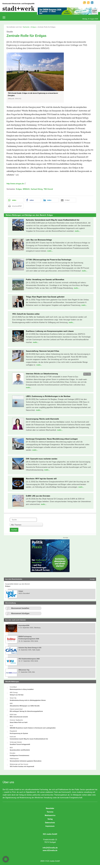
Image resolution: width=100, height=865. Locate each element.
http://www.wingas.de (15, 184)
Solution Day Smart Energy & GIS (29, 647)
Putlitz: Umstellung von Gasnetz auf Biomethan (45, 280)
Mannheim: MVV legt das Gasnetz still (41, 479)
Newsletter (50, 808)
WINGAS (26, 189)
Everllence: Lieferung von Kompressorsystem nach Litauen (50, 331)
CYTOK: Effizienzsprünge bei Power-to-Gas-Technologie (48, 260)
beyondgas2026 (24, 625)
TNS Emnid (48, 189)
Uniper (20, 591)
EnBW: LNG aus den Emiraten (38, 496)
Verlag (50, 819)
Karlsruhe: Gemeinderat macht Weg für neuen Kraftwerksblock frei (52, 220)
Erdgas (33, 27)
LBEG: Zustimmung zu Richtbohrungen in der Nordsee (48, 396)
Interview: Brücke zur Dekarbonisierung (42, 374)
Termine (50, 812)
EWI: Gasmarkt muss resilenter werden (41, 459)
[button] (50, 77)
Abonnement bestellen (20, 608)
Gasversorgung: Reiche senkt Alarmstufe (42, 419)
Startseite (26, 27)
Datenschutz (50, 823)
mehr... (77, 231)
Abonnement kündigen (20, 613)
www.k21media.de (50, 850)
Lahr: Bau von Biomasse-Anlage (39, 240)
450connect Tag (23, 670)
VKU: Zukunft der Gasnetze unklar (26, 314)
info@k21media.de (50, 848)
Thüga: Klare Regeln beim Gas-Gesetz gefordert (45, 297)
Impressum (50, 826)
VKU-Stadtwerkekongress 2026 (29, 659)
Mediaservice (50, 815)
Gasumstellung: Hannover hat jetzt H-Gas (42, 351)
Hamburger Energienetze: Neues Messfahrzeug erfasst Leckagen (52, 439)
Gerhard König (37, 189)
